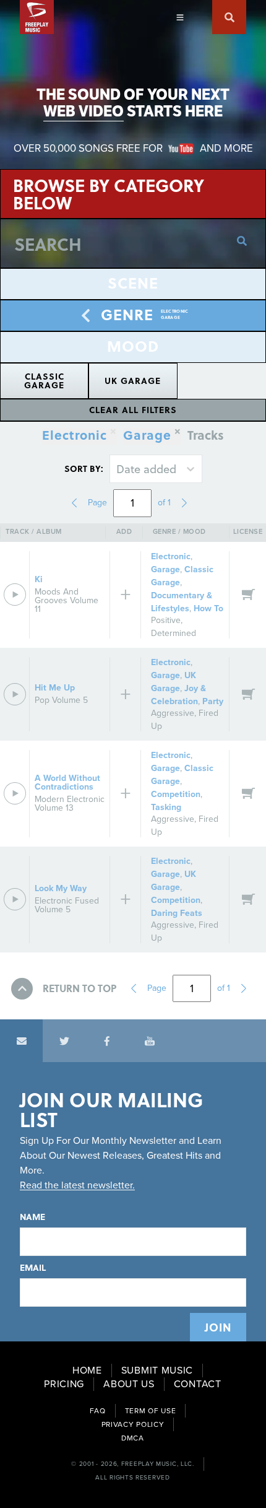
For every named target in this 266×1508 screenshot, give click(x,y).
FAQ (98, 1410)
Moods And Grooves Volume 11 (66, 600)
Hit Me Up (55, 687)
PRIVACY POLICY (133, 1424)
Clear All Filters (133, 409)
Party (212, 701)
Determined (173, 633)
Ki (39, 579)
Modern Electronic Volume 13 (70, 803)
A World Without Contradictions (67, 782)
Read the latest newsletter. (77, 1185)
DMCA (132, 1438)
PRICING (64, 1384)
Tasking (166, 807)
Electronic (171, 556)
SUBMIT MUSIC (157, 1370)
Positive (166, 620)
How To (208, 608)
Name (32, 1217)
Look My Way (61, 888)
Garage (147, 436)
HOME (87, 1370)
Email (33, 1267)
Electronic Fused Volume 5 (67, 905)
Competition (175, 794)
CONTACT (197, 1384)
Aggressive (172, 713)
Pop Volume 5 (61, 700)
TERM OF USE (150, 1410)
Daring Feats (176, 913)
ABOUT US (129, 1384)
